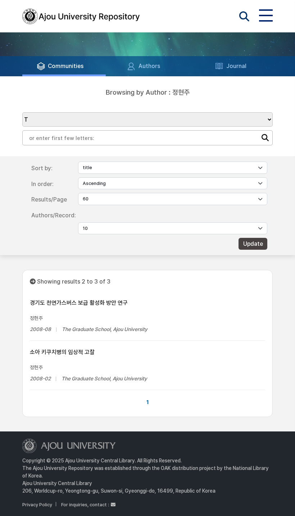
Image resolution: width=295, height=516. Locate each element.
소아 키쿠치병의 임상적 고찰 (62, 352)
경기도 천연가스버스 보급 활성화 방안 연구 (79, 302)
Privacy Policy (37, 504)
